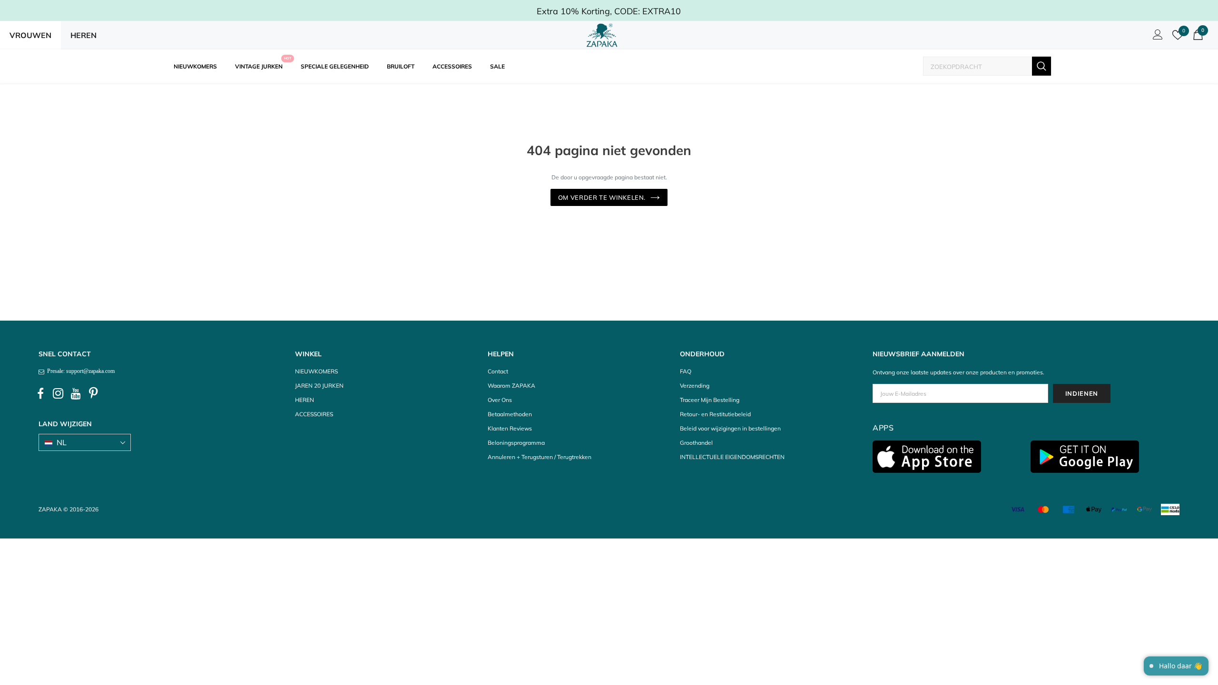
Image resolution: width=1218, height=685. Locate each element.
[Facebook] (40, 393)
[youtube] (75, 393)
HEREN (83, 35)
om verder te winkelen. (602, 197)
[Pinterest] (93, 393)
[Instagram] (58, 393)
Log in (1156, 37)
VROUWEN (30, 35)
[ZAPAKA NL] (602, 35)
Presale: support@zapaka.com (79, 371)
